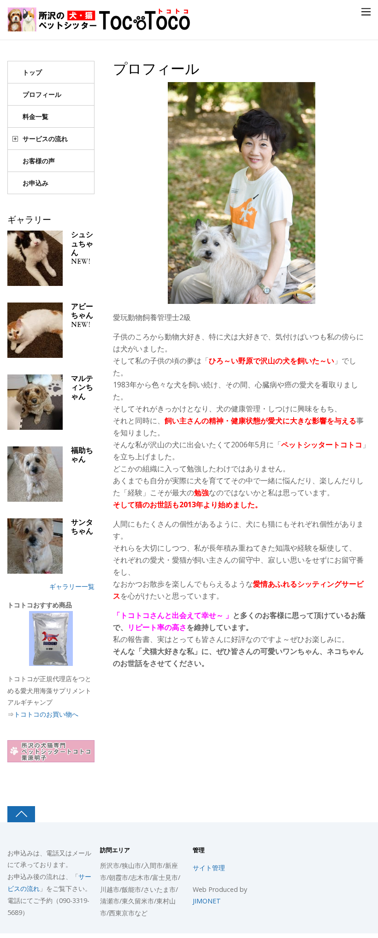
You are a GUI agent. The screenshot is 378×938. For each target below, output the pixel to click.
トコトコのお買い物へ (46, 714)
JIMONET (207, 900)
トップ (32, 72)
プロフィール (156, 69)
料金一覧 (35, 116)
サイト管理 (209, 867)
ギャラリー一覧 (71, 586)
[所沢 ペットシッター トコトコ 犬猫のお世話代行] (99, 26)
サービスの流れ (45, 138)
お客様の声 (39, 160)
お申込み (35, 182)
